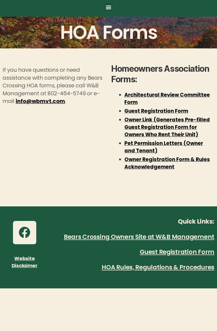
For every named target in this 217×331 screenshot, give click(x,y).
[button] (108, 7)
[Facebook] (24, 232)
